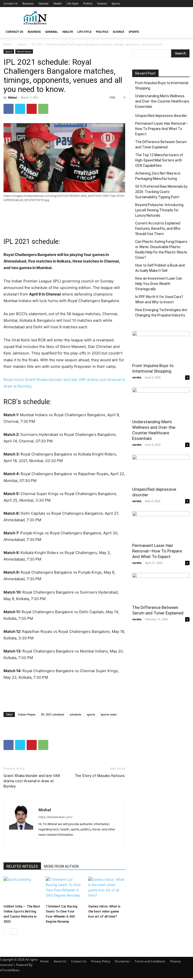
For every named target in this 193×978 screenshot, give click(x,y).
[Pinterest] (32, 109)
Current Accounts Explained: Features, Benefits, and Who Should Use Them (158, 228)
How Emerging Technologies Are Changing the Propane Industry (161, 312)
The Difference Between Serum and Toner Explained (161, 144)
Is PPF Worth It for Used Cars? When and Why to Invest (159, 299)
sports (91, 714)
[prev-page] (7, 931)
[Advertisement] (130, 18)
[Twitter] (20, 109)
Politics (87, 3)
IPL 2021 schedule (52, 714)
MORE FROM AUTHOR (61, 866)
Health (57, 3)
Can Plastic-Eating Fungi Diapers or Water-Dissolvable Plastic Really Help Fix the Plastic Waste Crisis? (161, 249)
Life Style (72, 3)
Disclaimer (122, 961)
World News (24, 51)
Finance (175, 961)
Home (8, 44)
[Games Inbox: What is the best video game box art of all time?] (106, 889)
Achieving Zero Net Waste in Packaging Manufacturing (157, 176)
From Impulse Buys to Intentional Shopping (161, 85)
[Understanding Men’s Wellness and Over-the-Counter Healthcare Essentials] (160, 401)
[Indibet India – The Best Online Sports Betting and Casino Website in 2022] (22, 889)
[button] (183, 31)
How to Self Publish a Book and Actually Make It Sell (160, 268)
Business (28, 3)
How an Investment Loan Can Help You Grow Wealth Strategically (158, 283)
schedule (75, 714)
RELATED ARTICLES (22, 866)
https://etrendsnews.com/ (55, 817)
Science (102, 3)
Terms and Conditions (150, 961)
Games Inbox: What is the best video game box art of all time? (104, 911)
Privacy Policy (100, 961)
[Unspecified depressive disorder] (160, 469)
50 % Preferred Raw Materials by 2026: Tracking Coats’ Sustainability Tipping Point (161, 191)
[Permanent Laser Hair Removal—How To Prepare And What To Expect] (160, 525)
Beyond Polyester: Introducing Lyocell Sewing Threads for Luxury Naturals (159, 210)
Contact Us (11, 3)
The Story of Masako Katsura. (100, 775)
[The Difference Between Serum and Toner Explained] (160, 587)
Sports (116, 3)
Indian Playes (26, 714)
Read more (13, 379)
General (43, 3)
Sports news (109, 714)
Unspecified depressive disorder (161, 116)
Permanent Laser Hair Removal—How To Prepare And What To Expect (161, 128)
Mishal (12, 97)
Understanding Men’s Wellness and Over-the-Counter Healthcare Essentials (162, 101)
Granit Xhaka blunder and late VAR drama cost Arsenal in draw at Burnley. (32, 781)
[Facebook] (9, 109)
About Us (60, 961)
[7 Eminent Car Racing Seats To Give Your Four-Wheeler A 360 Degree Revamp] (64, 889)
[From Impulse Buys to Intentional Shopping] (160, 345)
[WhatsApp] (43, 109)
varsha (136, 377)
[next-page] (15, 931)
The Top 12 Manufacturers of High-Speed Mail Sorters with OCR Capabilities (159, 160)
